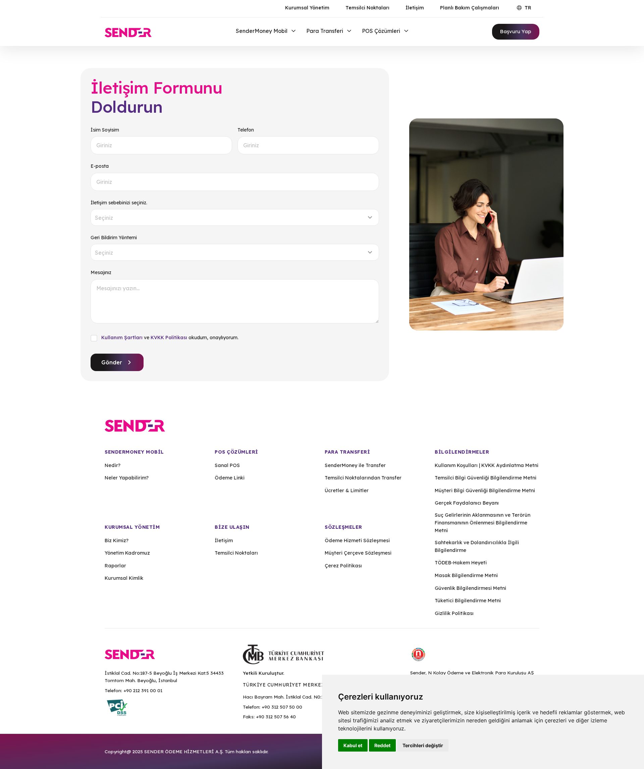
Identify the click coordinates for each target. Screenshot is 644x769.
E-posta (100, 166)
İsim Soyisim (105, 130)
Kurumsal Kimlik (124, 578)
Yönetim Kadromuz (127, 553)
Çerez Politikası (343, 566)
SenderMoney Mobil (262, 31)
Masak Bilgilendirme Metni (466, 575)
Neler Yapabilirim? (127, 478)
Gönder (111, 362)
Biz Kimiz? (116, 540)
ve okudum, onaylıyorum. (169, 338)
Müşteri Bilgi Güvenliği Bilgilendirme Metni (485, 491)
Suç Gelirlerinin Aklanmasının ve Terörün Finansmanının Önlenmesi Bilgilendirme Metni (482, 522)
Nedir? (112, 465)
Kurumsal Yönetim (307, 8)
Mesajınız (101, 272)
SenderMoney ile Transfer (355, 465)
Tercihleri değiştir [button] (422, 745)
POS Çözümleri (381, 31)
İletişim (415, 8)
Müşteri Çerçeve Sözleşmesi (358, 553)
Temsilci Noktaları (367, 8)
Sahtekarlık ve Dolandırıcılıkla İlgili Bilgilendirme (477, 546)
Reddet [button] (382, 745)
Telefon (245, 130)
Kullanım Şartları (122, 338)
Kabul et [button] (352, 745)
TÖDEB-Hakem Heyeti (461, 563)
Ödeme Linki (230, 478)
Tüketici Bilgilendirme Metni (468, 601)
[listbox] (235, 217)
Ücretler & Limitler (347, 491)
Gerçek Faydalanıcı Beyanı (467, 503)
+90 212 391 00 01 (142, 690)
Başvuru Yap (515, 31)
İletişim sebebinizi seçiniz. (119, 203)
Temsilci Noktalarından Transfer (363, 478)
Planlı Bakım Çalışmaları (469, 8)
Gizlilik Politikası (454, 613)
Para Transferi (325, 31)
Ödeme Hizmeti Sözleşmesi (357, 540)
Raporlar (115, 566)
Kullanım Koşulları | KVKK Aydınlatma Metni (486, 465)
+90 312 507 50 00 (282, 707)
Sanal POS (227, 465)
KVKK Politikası (169, 338)
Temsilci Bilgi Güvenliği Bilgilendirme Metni (485, 478)
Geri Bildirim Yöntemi (114, 238)
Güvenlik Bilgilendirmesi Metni (470, 588)
